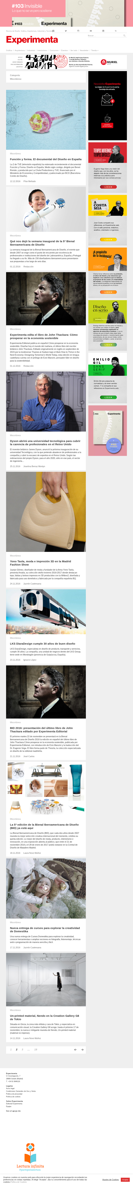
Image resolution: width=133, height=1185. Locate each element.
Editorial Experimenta (14, 1104)
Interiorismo (42, 50)
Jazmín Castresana (32, 584)
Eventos (64, 50)
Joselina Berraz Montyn (34, 466)
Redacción (29, 267)
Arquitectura (20, 50)
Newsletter (84, 50)
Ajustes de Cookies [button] (110, 1180)
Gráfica (9, 50)
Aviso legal (10, 1088)
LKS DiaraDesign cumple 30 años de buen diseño (42, 643)
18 (36, 1049)
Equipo (8, 1106)
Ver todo (73, 50)
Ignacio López (29, 660)
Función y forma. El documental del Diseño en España (46, 159)
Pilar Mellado (30, 181)
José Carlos (28, 756)
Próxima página (82, 1049)
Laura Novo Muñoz (32, 853)
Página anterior (75, 1049)
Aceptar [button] (125, 1180)
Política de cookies (13, 1097)
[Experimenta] (32, 40)
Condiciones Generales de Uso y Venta (21, 1091)
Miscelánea (15, 153)
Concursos (54, 50)
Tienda (94, 50)
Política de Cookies (18, 1182)
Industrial (31, 50)
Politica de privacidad (14, 1094)
